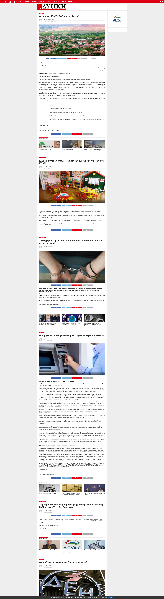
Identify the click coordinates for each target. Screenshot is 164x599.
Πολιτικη (34, 1)
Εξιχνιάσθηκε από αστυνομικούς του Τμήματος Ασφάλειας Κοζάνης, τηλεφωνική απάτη (71, 324)
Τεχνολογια (63, 1)
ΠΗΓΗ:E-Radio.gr (43, 469)
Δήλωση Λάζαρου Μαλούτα (67, 149)
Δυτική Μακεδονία (49, 19)
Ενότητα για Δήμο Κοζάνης (53, 130)
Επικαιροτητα (27, 1)
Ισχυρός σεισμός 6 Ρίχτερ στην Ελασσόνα (47, 493)
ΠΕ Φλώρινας (53, 227)
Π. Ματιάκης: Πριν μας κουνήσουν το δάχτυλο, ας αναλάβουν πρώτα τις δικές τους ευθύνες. (49, 550)
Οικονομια (41, 1)
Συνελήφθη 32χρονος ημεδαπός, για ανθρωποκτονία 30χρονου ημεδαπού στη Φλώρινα (92, 324)
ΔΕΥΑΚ (52, 530)
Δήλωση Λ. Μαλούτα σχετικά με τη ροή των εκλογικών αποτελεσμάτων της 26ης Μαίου (92, 150)
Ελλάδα (52, 474)
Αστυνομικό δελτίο (55, 304)
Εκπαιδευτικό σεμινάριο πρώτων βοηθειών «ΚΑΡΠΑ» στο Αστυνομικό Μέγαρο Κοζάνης (48, 324)
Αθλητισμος (56, 1)
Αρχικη (20, 1)
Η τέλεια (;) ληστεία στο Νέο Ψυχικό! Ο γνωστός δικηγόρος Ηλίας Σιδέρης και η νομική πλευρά (71, 494)
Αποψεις (70, 1)
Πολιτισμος (48, 1)
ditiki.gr (45, 130)
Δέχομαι (110, 597)
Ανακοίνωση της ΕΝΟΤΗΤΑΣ (45, 149)
